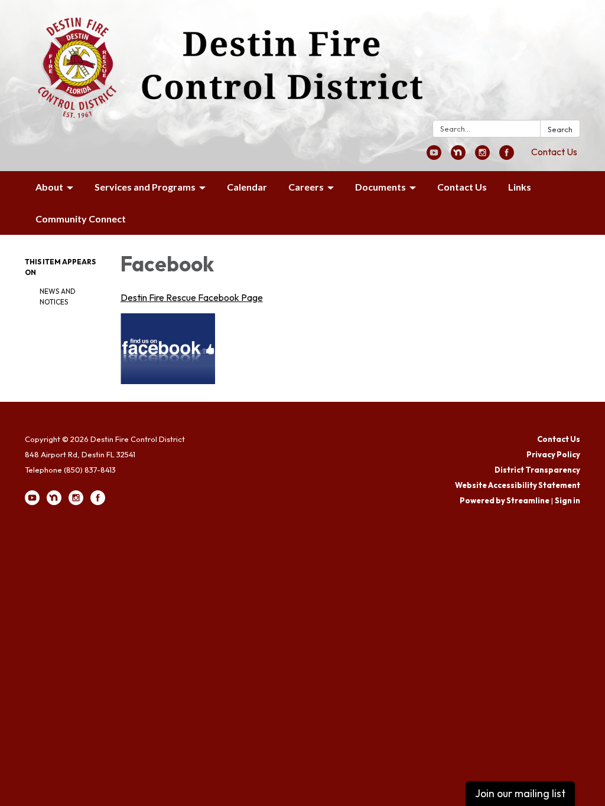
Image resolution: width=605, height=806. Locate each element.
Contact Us (554, 152)
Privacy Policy (553, 454)
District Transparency (537, 469)
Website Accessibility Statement (517, 485)
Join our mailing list (520, 793)
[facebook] (506, 156)
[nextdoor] (458, 156)
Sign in (567, 500)
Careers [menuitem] (306, 186)
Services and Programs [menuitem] (145, 186)
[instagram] (482, 156)
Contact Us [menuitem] (462, 186)
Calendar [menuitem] (247, 186)
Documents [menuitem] (380, 186)
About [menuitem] (49, 186)
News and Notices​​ (58, 296)
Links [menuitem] (519, 186)
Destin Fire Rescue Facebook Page (192, 297)
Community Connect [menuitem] (80, 218)
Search (560, 129)
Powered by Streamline (504, 500)
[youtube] (434, 156)
